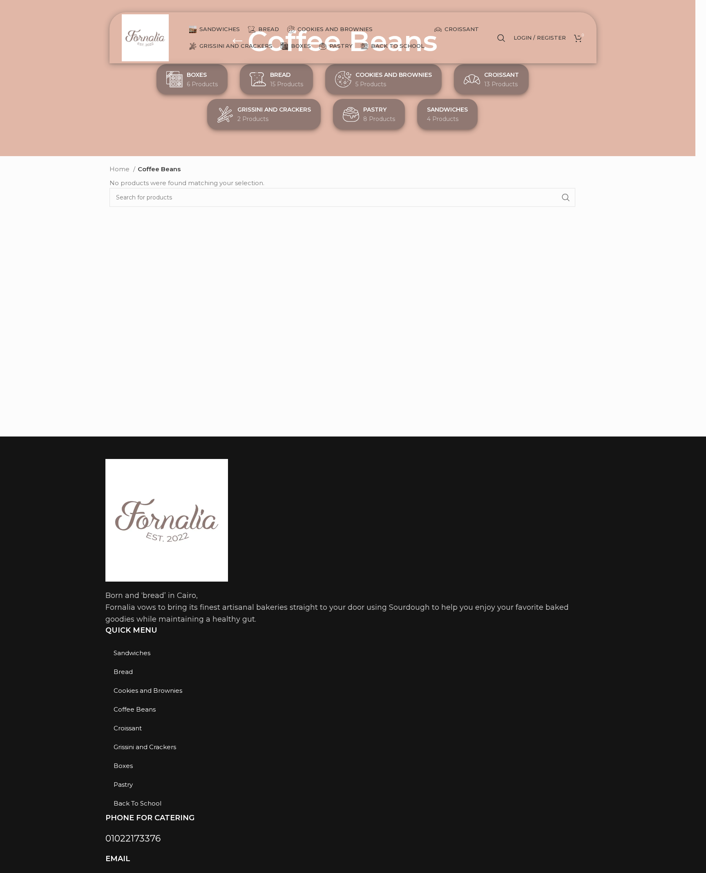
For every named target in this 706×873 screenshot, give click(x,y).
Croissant (128, 728)
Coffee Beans (135, 709)
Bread (123, 672)
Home (120, 169)
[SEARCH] (565, 197)
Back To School (137, 803)
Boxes (123, 766)
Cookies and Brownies (148, 690)
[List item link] (338, 838)
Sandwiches (132, 653)
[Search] (501, 38)
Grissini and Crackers (145, 747)
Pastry (123, 784)
